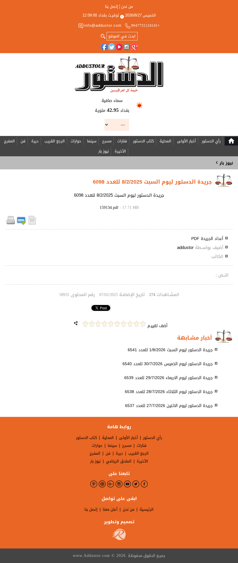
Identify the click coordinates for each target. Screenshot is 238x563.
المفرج (9, 141)
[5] (117, 323)
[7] (104, 323)
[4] (123, 323)
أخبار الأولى (186, 141)
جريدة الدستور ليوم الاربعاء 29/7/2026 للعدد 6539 (168, 378)
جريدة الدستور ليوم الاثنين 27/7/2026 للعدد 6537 (169, 406)
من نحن (127, 6)
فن (23, 141)
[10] (85, 323)
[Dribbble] (102, 483)
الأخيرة (120, 151)
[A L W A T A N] (119, 74)
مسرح (106, 141)
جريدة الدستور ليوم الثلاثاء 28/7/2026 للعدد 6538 (169, 392)
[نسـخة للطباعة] (10, 223)
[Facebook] (103, 46)
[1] (143, 323)
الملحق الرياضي (118, 461)
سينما (91, 141)
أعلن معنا (110, 509)
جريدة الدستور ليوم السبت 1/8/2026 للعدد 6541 (170, 350)
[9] (92, 323)
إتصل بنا (111, 6)
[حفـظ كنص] (32, 223)
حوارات (76, 141)
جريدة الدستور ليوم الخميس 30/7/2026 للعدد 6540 (167, 364)
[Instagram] (126, 46)
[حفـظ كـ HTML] (21, 223)
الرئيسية (147, 509)
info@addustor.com (103, 25)
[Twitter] (111, 46)
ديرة (35, 141)
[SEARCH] (103, 35)
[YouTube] (119, 46)
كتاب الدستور (143, 141)
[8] (98, 323)
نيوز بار (103, 151)
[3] (130, 323)
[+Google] (134, 46)
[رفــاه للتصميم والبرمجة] (119, 539)
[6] (111, 323)
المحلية (165, 141)
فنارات (122, 141)
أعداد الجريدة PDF (207, 239)
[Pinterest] (93, 483)
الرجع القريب (54, 141)
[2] (136, 323)
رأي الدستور (211, 141)
